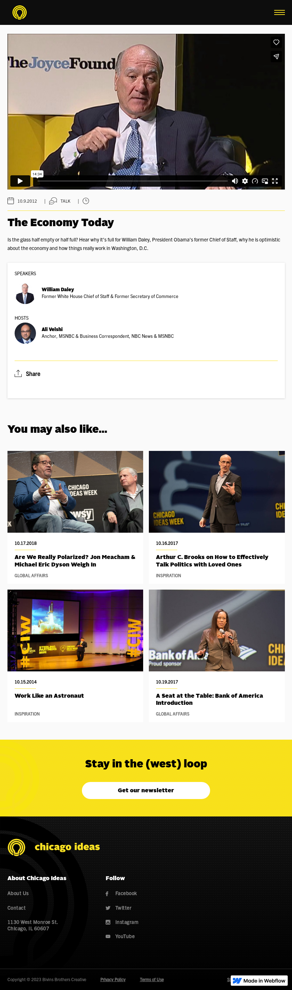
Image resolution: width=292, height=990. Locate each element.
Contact (16, 907)
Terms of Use (152, 979)
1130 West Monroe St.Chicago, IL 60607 (32, 925)
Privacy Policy (113, 979)
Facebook (121, 893)
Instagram (122, 922)
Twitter (119, 907)
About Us (18, 893)
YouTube (120, 936)
